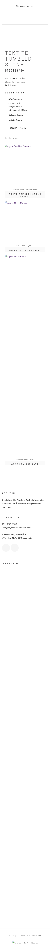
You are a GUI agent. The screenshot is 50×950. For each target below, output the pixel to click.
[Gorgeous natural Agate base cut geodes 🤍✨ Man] (25, 704)
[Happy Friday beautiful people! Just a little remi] (25, 616)
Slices (31, 246)
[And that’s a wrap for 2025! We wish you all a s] (25, 892)
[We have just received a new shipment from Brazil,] (25, 658)
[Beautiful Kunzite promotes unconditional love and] (25, 766)
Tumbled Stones (18, 82)
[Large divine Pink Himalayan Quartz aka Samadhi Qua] (25, 691)
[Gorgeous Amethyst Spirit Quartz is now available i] (25, 800)
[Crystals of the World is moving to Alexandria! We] (25, 599)
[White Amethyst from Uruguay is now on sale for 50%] (25, 719)
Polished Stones (18, 189)
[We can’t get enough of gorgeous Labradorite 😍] (25, 839)
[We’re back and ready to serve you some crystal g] (25, 880)
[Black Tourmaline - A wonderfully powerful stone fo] (25, 863)
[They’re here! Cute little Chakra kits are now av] (25, 733)
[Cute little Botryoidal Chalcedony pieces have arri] (25, 784)
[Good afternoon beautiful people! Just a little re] (25, 636)
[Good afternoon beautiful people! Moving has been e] (25, 580)
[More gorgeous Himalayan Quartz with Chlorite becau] (25, 907)
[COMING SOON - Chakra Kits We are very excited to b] (25, 748)
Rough (13, 86)
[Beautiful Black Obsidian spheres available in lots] (25, 677)
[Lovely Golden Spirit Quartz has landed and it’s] (25, 819)
